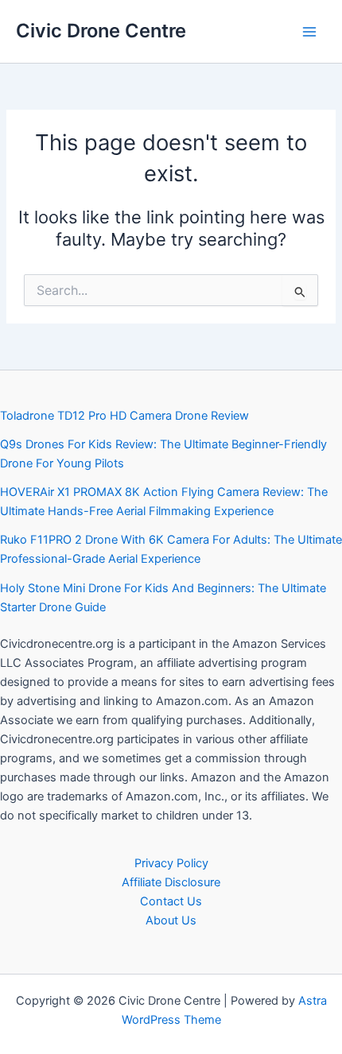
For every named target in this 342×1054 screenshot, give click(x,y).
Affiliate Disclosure (171, 882)
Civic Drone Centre (101, 30)
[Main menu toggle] (309, 31)
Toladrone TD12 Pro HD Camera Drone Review (124, 416)
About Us (171, 920)
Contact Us (171, 901)
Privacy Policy (171, 863)
